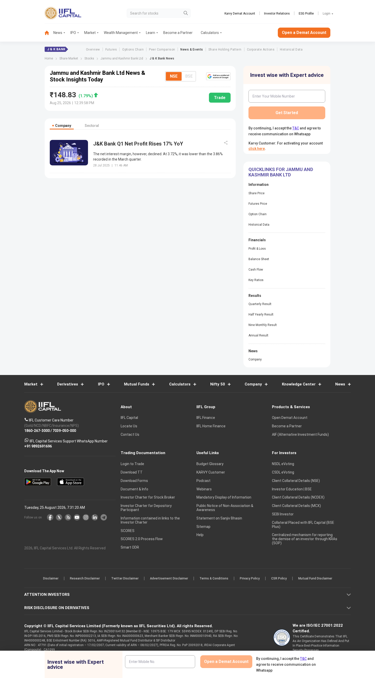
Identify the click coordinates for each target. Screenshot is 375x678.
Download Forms (134, 481)
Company (255, 359)
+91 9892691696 (38, 446)
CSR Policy (279, 578)
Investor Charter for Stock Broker (148, 497)
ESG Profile (306, 13)
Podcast (203, 481)
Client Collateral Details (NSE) (296, 481)
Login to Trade (132, 464)
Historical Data (291, 49)
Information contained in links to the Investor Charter (150, 520)
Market (90, 33)
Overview (93, 49)
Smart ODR (130, 547)
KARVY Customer (210, 472)
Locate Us (129, 426)
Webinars (204, 489)
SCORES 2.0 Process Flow (142, 539)
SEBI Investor (283, 514)
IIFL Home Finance (211, 426)
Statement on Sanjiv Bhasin (219, 518)
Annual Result (258, 335)
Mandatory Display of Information (223, 497)
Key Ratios (256, 280)
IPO (73, 33)
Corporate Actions (260, 49)
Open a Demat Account (304, 32)
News (57, 33)
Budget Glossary (209, 464)
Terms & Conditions (213, 578)
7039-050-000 (64, 431)
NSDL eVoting (283, 464)
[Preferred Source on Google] (218, 76)
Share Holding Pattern (225, 49)
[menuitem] (49, 33)
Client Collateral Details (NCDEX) (298, 497)
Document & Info (134, 489)
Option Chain (257, 214)
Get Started (287, 112)
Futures (111, 49)
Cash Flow (255, 269)
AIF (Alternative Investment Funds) (300, 434)
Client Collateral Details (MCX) (296, 506)
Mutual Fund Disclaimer (315, 578)
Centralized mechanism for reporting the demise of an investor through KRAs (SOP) (304, 539)
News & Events (191, 49)
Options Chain (133, 49)
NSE (174, 76)
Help (200, 535)
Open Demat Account (289, 418)
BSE (189, 76)
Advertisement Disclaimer (169, 578)
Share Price (256, 193)
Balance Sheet (258, 259)
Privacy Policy (250, 578)
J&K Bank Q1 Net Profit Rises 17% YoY (138, 144)
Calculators (210, 33)
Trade (220, 97)
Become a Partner (178, 33)
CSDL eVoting (283, 472)
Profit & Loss (257, 248)
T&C (295, 128)
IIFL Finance (205, 418)
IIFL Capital (129, 418)
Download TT (132, 472)
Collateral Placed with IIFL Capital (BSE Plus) (303, 524)
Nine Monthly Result (262, 325)
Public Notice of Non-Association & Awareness (224, 508)
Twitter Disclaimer (125, 578)
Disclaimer (50, 578)
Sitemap (203, 527)
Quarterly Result (259, 304)
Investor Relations (277, 13)
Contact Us (130, 434)
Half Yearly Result (260, 314)
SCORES (127, 531)
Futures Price (257, 203)
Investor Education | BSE (292, 489)
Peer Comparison (162, 49)
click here (256, 149)
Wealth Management (121, 33)
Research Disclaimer (85, 578)
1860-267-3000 (37, 431)
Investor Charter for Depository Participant (146, 508)
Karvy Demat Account (239, 13)
